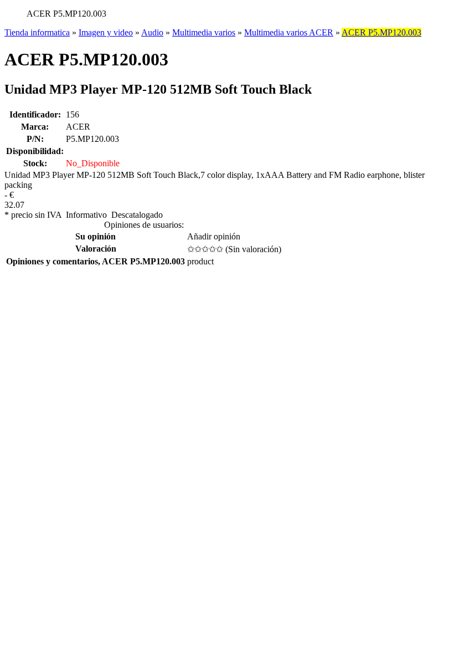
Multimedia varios (203, 32)
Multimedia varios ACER (288, 32)
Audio (152, 32)
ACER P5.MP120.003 (381, 32)
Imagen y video (106, 32)
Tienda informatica (37, 32)
